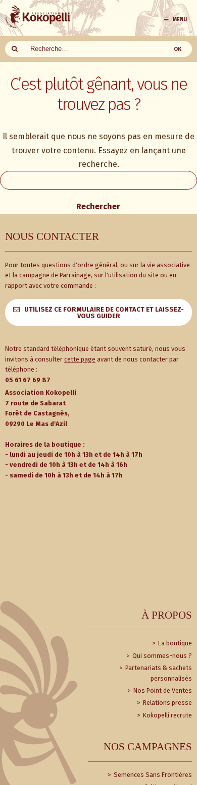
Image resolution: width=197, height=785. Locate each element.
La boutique (174, 643)
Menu (180, 19)
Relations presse (166, 702)
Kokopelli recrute (166, 715)
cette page (79, 359)
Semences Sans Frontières (152, 774)
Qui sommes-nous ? (161, 655)
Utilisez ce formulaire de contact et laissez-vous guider (104, 313)
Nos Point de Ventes (162, 690)
